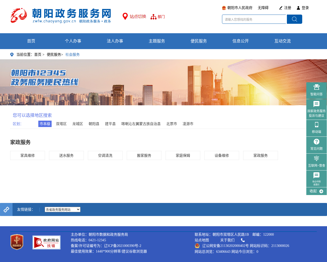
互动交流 (282, 41)
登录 (305, 8)
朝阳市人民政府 (239, 8)
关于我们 (227, 240)
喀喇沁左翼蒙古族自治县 (141, 124)
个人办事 (73, 41)
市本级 (45, 124)
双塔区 (61, 124)
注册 (287, 8)
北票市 (171, 124)
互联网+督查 (316, 165)
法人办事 (115, 41)
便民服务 (199, 41)
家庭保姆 (183, 155)
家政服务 (260, 155)
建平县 (110, 124)
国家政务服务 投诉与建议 (316, 113)
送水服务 (66, 155)
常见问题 (316, 149)
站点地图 (202, 240)
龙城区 (77, 124)
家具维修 (27, 155)
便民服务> (55, 54)
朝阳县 (94, 124)
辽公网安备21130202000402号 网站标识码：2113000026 (245, 246)
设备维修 (222, 155)
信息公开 (240, 41)
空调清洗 (105, 155)
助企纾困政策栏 (316, 183)
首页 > (39, 54)
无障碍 (263, 8)
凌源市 (188, 124)
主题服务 (157, 41)
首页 (31, 41)
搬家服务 (144, 155)
